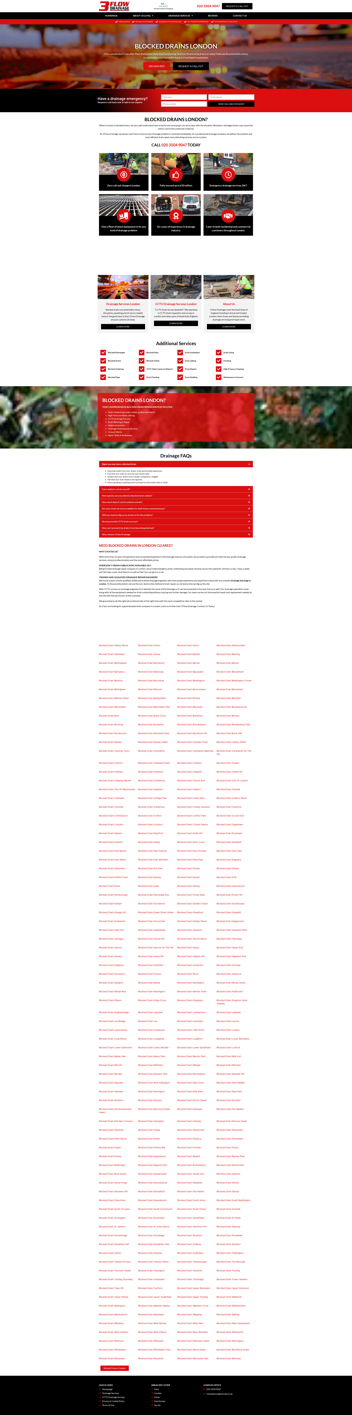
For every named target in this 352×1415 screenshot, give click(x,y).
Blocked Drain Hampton (189, 930)
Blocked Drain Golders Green (192, 903)
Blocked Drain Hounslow (112, 973)
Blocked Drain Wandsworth (113, 1314)
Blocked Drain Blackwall (189, 707)
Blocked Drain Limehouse (151, 1030)
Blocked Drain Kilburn (110, 1000)
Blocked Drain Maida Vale (112, 1056)
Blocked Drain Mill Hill (110, 1065)
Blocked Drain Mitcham (229, 1065)
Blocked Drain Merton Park (191, 1056)
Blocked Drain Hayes (188, 947)
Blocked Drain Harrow (110, 947)
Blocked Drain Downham (229, 833)
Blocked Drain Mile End (229, 1056)
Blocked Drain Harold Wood (191, 938)
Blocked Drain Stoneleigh (151, 1235)
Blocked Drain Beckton (111, 680)
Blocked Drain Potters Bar (151, 1147)
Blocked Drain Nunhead (189, 1109)
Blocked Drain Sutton (110, 1253)
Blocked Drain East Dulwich (152, 850)
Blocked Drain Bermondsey (191, 689)
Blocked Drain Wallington (112, 1305)
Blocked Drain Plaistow (189, 1138)
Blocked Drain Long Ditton (113, 1038)
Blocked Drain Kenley (149, 982)
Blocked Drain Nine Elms (190, 1091)
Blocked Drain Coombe (111, 806)
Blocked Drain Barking (228, 654)
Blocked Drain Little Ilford (190, 1030)
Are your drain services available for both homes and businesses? (133, 508)
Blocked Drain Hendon (110, 956)
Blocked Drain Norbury (150, 1100)
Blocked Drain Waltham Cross (192, 1305)
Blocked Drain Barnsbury (112, 671)
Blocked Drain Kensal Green (231, 982)
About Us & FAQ (142, 15)
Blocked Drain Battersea (150, 671)
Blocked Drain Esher (109, 886)
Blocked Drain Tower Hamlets (232, 1279)
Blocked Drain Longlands (151, 1038)
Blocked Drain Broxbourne (112, 733)
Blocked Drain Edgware (229, 859)
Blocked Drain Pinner (149, 1138)
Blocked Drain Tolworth (189, 1270)
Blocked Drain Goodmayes (230, 903)
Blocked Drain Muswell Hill (230, 1073)
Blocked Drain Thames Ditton (153, 1261)
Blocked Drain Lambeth (229, 1012)
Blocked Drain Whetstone (230, 1332)
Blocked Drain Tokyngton (151, 1270)
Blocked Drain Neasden (111, 1082)
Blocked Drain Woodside (112, 1358)
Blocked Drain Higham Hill (191, 956)
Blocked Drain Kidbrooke (230, 991)
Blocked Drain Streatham (230, 1235)
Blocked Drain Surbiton (229, 1244)
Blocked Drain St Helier (229, 1217)
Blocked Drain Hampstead (151, 930)
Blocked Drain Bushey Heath (153, 742)
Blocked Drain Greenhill (229, 912)
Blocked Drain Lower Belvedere (233, 1038)
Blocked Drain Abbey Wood (113, 645)
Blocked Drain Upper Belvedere (193, 1288)
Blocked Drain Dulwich (111, 842)
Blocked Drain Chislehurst (151, 780)
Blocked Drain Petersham (230, 1130)
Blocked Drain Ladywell (150, 1012)
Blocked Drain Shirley (228, 1182)
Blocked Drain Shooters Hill (113, 1191)
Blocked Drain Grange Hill (112, 912)
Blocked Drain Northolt (229, 1100)
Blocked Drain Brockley (111, 724)
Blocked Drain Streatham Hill (114, 1244)
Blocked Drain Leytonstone (113, 1030)
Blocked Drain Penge (149, 1130)
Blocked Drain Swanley (150, 1253)
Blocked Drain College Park (152, 798)
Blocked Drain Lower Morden (153, 1047)
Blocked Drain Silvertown (112, 1200)
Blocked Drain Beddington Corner (234, 680)
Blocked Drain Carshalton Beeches (195, 750)
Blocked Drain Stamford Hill (191, 1226)
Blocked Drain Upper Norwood (233, 1288)
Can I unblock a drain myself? (116, 489)
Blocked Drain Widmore (111, 1340)
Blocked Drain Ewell (148, 886)
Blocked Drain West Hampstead (233, 1323)
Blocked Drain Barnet (228, 663)
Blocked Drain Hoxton (149, 973)
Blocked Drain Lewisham (190, 1021)
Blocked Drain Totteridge (190, 1279)
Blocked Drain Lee (147, 1021)
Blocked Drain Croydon (111, 824)
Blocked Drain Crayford (229, 806)
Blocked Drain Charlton (189, 763)
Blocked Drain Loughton (190, 1038)
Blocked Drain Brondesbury (191, 724)
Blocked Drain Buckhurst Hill (192, 733)
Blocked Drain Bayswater (190, 671)
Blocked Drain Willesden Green (193, 1340)
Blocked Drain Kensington (151, 991)
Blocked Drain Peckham (111, 1130)
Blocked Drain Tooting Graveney (116, 1279)
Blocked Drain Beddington (191, 680)
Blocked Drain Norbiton (111, 1100)
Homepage (111, 15)
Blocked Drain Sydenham (190, 1253)
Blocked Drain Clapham (150, 789)
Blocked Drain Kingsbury (190, 1000)
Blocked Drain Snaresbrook (152, 1200)
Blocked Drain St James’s (112, 1226)
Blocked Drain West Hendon (113, 1332)
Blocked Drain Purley (227, 1147)
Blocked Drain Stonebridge (113, 1235)
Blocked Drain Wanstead (151, 1314)
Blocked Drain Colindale (111, 798)
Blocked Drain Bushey (110, 742)
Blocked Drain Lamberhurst (191, 1012)
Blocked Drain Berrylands (230, 689)
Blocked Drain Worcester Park (193, 1358)
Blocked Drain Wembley (111, 1323)
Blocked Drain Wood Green (191, 1349)
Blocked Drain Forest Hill (229, 894)
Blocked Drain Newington (151, 1091)
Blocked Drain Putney (110, 1156)
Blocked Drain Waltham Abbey (154, 1305)
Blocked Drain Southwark (151, 1217)
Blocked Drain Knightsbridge (114, 1012)
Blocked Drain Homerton (190, 965)
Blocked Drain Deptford (150, 833)
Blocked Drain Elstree (188, 868)
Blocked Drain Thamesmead (192, 1261)
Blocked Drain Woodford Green (233, 1349)
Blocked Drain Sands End (190, 1173)
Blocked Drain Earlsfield (229, 842)
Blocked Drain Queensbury (152, 1156)
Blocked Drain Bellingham (112, 689)
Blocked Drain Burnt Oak (229, 733)
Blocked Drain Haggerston (230, 921)
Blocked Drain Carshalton (151, 750)
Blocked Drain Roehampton (191, 1165)
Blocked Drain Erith (227, 877)
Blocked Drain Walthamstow (231, 1305)
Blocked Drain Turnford (150, 1288)
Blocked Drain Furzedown (151, 903)
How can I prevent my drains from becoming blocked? (128, 528)
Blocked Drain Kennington (190, 982)
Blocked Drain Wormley (229, 1358)
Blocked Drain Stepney (228, 1226)
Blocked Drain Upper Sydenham (154, 1297)
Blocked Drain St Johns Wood (153, 1226)
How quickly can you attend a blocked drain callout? (127, 495)
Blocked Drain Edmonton (112, 868)
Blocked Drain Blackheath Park (154, 707)
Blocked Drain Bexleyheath (152, 698)
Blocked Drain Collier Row (191, 798)
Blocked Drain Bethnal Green (114, 698)
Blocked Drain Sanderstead (152, 1173)
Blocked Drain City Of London (232, 780)
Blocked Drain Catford (110, 763)
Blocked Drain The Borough (231, 1261)
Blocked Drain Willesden (150, 1340)
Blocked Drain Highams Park (231, 956)
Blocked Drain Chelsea (111, 771)
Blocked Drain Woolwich (150, 1358)
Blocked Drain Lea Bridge (112, 1021)
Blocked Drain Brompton (151, 724)
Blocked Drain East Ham (229, 850)
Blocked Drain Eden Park (190, 859)
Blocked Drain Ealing (149, 842)
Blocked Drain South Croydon (114, 1209)
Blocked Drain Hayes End (230, 947)
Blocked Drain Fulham (110, 903)
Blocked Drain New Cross (190, 1082)
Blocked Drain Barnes (188, 663)
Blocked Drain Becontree (151, 680)
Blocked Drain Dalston (110, 833)
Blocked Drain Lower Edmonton (115, 1047)
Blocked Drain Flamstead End (153, 894)
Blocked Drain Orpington (151, 1121)
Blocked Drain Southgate (112, 1217)
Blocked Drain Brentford (190, 715)
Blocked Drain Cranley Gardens (193, 806)
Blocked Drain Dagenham (230, 824)
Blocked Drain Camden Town (192, 742)
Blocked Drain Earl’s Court (191, 842)
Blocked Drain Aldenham (112, 654)
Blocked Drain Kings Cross (152, 1000)
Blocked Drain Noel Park (229, 1091)
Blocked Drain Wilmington (230, 1340)
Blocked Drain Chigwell (189, 771)
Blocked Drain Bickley (188, 698)
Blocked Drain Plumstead (230, 1138)
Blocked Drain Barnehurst (151, 663)
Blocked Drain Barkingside (112, 663)
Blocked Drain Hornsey (228, 965)
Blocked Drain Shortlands (190, 1191)
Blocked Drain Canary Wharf (231, 742)
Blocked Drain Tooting (228, 1270)
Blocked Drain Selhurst (228, 1173)
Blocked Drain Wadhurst (229, 1297)
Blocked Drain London (228, 1030)
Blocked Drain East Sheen (112, 859)
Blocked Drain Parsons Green (232, 1121)
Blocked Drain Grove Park (151, 921)
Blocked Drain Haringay (111, 938)
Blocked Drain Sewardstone (152, 1182)
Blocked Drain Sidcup (228, 1191)
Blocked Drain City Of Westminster (117, 789)
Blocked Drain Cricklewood (113, 815)
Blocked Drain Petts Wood (112, 1138)
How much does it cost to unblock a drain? (122, 502)
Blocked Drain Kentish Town (191, 991)
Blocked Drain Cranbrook (151, 806)
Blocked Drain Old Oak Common (116, 1121)
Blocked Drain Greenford (190, 912)
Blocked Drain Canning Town (114, 750)
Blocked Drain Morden (110, 1073)
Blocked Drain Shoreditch (151, 1191)
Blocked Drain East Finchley (191, 850)
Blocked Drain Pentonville (190, 1130)
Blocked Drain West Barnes (152, 1323)
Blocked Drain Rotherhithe (230, 1165)
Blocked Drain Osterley (189, 1121)
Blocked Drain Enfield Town (113, 877)
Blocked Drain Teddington (230, 1253)
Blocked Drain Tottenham (151, 1279)
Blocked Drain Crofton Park (191, 815)
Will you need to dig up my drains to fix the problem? (127, 515)
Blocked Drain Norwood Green (154, 1109)
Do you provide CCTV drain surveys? (120, 521)
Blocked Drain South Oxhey (191, 1209)
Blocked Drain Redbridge (112, 1165)
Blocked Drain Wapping (189, 1314)
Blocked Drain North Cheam (192, 1100)
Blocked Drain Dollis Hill (189, 833)
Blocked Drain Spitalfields (190, 1217)
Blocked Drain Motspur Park (152, 1073)
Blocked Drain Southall (228, 1209)
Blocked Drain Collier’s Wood (232, 798)
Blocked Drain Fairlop (188, 886)
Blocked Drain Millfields (150, 1065)
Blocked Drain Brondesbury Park (233, 724)
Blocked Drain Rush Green (112, 1173)
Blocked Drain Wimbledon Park (154, 1349)
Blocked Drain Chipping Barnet (115, 780)
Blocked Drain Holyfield (150, 965)
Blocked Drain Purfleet (189, 1147)
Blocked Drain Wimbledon (112, 1349)
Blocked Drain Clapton (189, 789)
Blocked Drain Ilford (187, 973)
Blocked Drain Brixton (228, 715)
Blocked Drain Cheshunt (150, 771)
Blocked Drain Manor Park (151, 1056)
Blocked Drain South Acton (191, 1200)
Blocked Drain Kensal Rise (112, 991)
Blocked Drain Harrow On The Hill (155, 947)
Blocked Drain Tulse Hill (111, 1288)
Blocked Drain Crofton (150, 815)
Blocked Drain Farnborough (113, 894)
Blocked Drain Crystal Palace (192, 824)
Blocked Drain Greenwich (112, 921)
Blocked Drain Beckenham (230, 671)
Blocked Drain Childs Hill (229, 771)
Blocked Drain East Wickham (153, 859)
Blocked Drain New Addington (154, 1082)
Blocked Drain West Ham (190, 1323)
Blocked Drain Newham (111, 1091)
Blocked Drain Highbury (111, 965)
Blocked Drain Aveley (149, 654)
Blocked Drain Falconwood (231, 886)
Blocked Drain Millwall (188, 1065)
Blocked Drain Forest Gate (191, 894)
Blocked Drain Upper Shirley (113, 1297)
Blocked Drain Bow (109, 715)
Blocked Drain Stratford (189, 1235)
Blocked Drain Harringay (229, 938)
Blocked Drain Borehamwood (232, 707)
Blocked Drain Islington (111, 982)
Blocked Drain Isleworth (229, 973)
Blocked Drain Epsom (188, 877)
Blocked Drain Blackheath (112, 707)
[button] (176, 464)
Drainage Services (179, 15)
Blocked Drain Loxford (228, 1047)
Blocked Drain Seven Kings (113, 1182)
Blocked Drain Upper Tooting (192, 1297)
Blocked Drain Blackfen (229, 698)
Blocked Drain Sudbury (189, 1244)
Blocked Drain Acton (188, 645)
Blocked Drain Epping (149, 877)
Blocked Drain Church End (191, 780)
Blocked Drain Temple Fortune (114, 1261)
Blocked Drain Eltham (228, 868)
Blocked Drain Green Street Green (156, 912)
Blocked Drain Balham (188, 654)
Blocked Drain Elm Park (150, 868)
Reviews (213, 15)
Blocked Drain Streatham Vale (153, 1244)
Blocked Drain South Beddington (234, 1200)
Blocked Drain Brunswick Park (153, 733)
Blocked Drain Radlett (188, 1156)
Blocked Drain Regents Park (152, 1165)
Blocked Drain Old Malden (230, 1109)
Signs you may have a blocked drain (119, 464)
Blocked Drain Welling (228, 1314)
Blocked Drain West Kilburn (152, 1332)
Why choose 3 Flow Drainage (116, 534)
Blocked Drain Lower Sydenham (194, 1047)
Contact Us (240, 15)
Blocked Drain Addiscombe (231, 645)
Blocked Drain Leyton (228, 1021)
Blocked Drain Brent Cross (152, 715)
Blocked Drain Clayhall (228, 789)
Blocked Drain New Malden (231, 1082)
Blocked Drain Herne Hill (151, 956)
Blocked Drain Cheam (228, 763)
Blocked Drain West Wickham (192, 1332)
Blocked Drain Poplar (110, 1147)
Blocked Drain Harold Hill (151, 938)
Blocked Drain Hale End (111, 930)
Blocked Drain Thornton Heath (115, 1270)
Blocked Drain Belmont (150, 689)
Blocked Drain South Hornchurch (155, 1209)
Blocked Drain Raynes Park (231, 1156)
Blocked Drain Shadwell (189, 1182)
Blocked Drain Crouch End (230, 815)
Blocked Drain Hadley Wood (192, 921)
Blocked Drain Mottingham (191, 1073)
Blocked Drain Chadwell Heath (154, 763)
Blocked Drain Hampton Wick (232, 930)
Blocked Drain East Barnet (112, 850)
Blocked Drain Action (149, 645)
